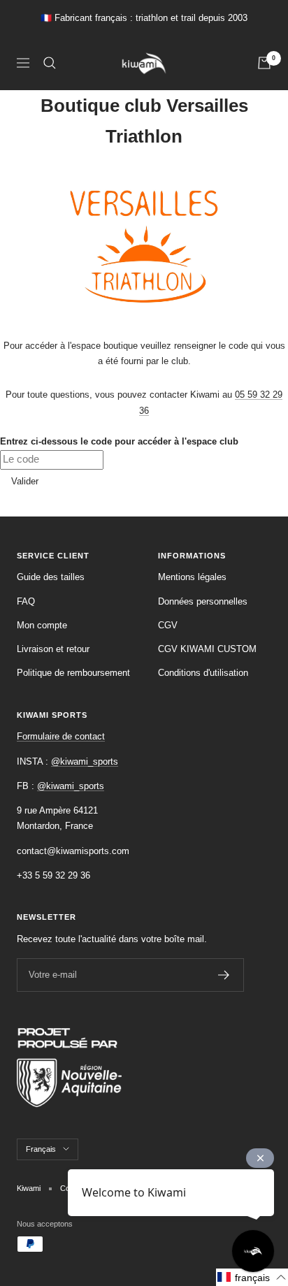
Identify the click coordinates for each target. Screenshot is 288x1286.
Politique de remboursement (73, 672)
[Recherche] (49, 63)
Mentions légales (192, 577)
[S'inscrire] (224, 975)
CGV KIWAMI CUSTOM (207, 649)
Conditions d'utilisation (203, 672)
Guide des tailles (51, 577)
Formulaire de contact (61, 736)
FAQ (26, 601)
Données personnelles (202, 601)
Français (41, 1149)
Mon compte (42, 625)
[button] (252, 1277)
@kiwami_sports (84, 761)
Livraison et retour (53, 649)
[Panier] (264, 63)
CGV (168, 625)
